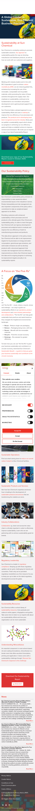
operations (22, 310)
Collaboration (5, 526)
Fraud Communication (8, 785)
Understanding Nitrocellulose (12, 645)
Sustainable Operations (10, 455)
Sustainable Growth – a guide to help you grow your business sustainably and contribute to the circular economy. (16, 353)
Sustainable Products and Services (14, 486)
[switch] (30, 410)
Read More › (30, 720)
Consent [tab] (6, 373)
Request (18, 684)
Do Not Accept (17, 441)
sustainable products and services (12, 495)
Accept (17, 436)
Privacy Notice (6, 776)
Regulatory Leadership (10, 560)
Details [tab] (17, 373)
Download (8, 163)
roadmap (25, 113)
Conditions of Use (7, 783)
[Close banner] (32, 368)
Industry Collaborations (10, 522)
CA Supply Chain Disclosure (10, 799)
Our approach (20, 53)
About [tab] (29, 373)
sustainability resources (9, 610)
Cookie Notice (6, 779)
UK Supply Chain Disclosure (10, 795)
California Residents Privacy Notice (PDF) (14, 793)
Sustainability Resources (10, 604)
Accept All (17, 431)
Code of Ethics (6, 789)
